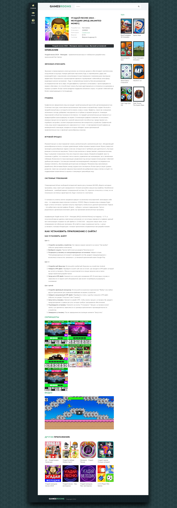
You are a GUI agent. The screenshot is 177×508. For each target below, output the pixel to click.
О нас (33, 23)
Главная (33, 8)
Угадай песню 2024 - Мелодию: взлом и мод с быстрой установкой (79, 46)
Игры (33, 15)
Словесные (86, 33)
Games (60, 6)
